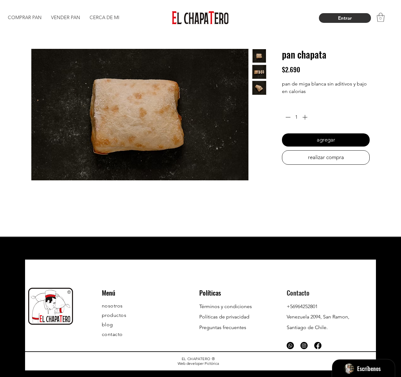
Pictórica (212, 363)
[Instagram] (304, 345)
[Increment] (305, 117)
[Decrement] (287, 117)
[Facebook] (317, 345)
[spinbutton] (296, 117)
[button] (380, 17)
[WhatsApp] (290, 345)
